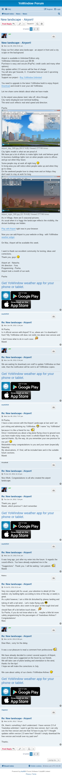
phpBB (23, 771)
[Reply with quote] (54, 36)
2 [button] (34, 29)
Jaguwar (5, 710)
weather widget (8, 237)
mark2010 (5, 314)
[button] (37, 29)
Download (6, 86)
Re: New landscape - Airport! (17, 322)
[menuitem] (8, 9)
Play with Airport (9, 229)
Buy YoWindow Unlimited (31, 77)
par (10, 34)
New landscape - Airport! (17, 19)
